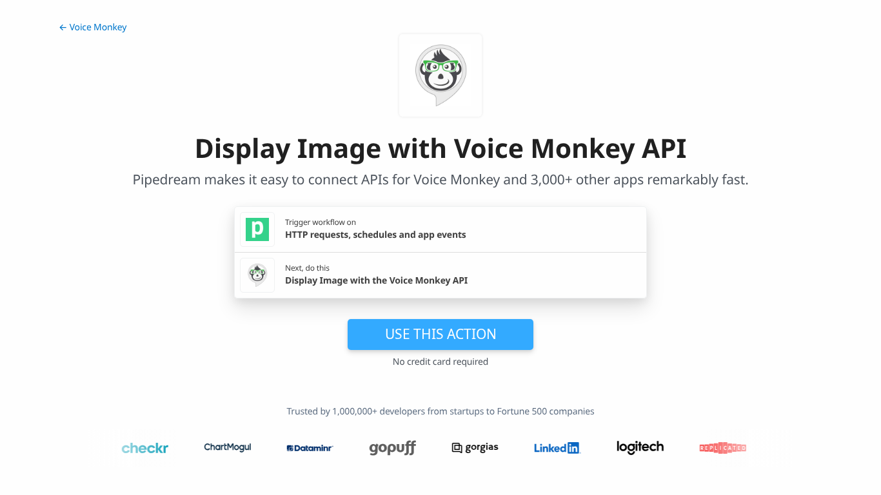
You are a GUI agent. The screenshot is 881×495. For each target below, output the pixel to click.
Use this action (441, 334)
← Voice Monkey (92, 27)
